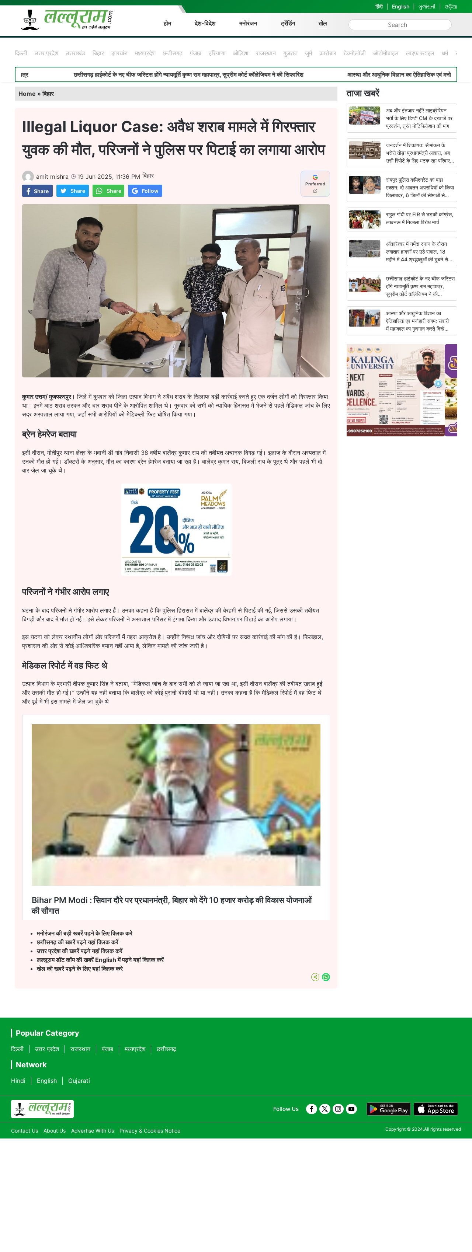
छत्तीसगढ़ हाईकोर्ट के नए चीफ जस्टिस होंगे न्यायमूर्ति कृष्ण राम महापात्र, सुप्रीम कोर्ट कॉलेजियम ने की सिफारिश (129, 74)
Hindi (18, 1080)
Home (27, 93)
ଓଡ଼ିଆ (451, 6)
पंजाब (195, 53)
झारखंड (119, 53)
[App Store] (436, 1109)
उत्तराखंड (75, 53)
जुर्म (308, 53)
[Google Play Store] (389, 1109)
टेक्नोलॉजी (355, 53)
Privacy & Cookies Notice (149, 1130)
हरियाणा (217, 53)
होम (167, 23)
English (400, 6)
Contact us (24, 1130)
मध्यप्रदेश (145, 53)
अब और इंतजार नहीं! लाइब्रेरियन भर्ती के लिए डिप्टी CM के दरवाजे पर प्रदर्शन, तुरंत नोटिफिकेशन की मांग (419, 118)
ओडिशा (241, 53)
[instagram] (338, 1109)
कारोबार (327, 53)
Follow (150, 191)
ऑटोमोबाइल (386, 53)
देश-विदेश (205, 23)
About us (55, 1130)
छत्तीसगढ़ (173, 53)
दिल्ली (21, 53)
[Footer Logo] (42, 1109)
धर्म (445, 53)
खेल (323, 23)
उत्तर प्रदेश (46, 53)
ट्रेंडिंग (288, 23)
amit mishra (52, 176)
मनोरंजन (248, 23)
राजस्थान (266, 53)
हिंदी (379, 6)
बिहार (98, 53)
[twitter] (325, 1109)
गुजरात (290, 53)
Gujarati (79, 1080)
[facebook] (312, 1109)
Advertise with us (92, 1130)
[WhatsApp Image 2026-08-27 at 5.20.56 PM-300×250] (176, 573)
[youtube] (351, 1109)
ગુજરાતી (427, 6)
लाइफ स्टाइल (420, 53)
